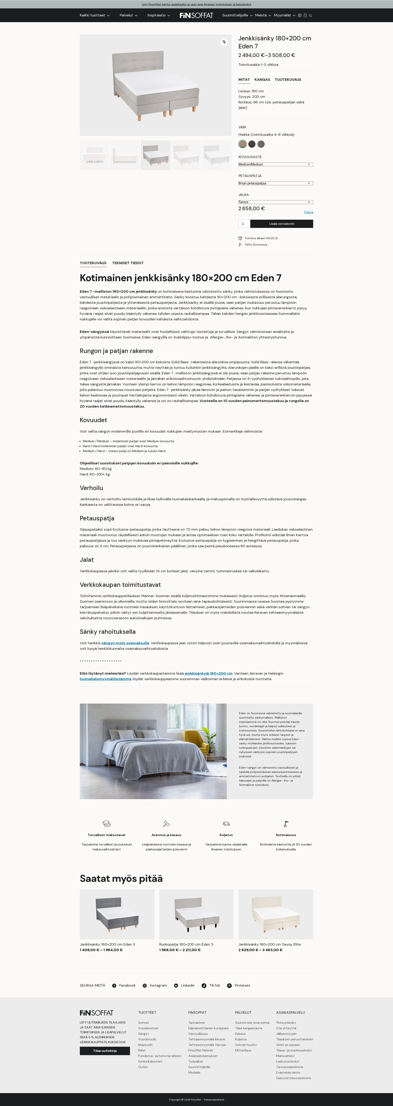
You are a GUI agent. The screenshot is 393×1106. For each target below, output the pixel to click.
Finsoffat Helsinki (200, 1050)
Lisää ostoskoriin (281, 224)
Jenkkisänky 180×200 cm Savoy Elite (269, 944)
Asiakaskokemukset (203, 1056)
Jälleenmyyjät (286, 1034)
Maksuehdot (285, 1056)
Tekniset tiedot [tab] (128, 263)
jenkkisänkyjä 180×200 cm (209, 673)
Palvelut (127, 15)
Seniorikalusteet (150, 1061)
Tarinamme (196, 1022)
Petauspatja (250, 175)
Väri (242, 127)
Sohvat (143, 1022)
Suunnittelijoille (235, 15)
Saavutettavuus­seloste (293, 1078)
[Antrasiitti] (251, 144)
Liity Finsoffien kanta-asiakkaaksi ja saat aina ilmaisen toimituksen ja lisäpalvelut (196, 4)
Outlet (143, 1067)
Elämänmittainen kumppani (208, 1028)
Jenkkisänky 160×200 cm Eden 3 (107, 944)
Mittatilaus (243, 1050)
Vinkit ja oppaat (288, 1045)
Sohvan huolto (246, 1045)
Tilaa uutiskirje (105, 1051)
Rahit (142, 1050)
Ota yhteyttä (286, 1028)
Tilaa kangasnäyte (248, 1028)
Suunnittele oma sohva (252, 1022)
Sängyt (143, 1034)
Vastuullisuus (198, 1034)
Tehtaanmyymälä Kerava (206, 1039)
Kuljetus (241, 1039)
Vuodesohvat (148, 1028)
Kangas (262, 79)
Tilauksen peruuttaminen (294, 1039)
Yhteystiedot (286, 1022)
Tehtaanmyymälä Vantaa (207, 1045)
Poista (308, 212)
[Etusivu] (196, 15)
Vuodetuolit (147, 1039)
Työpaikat (195, 1061)
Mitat (244, 79)
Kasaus (240, 1034)
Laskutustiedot (287, 1061)
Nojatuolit (145, 1045)
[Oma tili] (299, 15)
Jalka (243, 194)
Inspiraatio (157, 15)
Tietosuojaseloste (289, 1067)
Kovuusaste (250, 156)
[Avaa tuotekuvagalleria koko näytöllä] (224, 42)
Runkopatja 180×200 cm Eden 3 (186, 944)
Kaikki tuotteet (93, 15)
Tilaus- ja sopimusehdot (294, 1050)
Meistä (261, 15)
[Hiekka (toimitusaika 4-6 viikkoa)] (242, 144)
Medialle (194, 1072)
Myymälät (283, 15)
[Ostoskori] (305, 15)
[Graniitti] (261, 144)
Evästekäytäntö (288, 1072)
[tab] (244, 80)
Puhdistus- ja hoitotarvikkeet (160, 1056)
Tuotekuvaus (288, 79)
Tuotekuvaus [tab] (93, 263)
